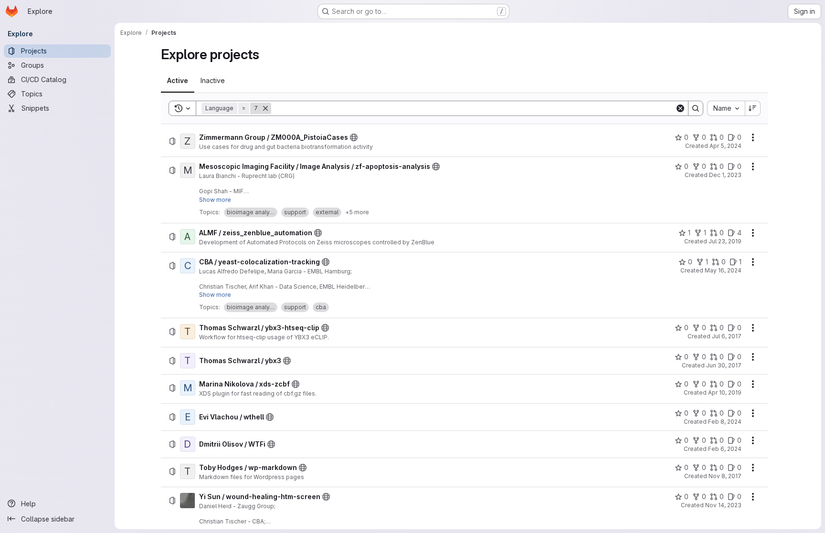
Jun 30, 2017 (723, 365)
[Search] (695, 108)
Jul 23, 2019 (725, 241)
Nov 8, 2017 (725, 476)
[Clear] (680, 108)
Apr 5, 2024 (725, 145)
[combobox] (726, 108)
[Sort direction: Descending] (753, 108)
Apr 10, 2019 (724, 392)
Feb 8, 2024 (724, 421)
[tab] (177, 81)
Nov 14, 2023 (723, 505)
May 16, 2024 (723, 270)
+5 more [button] (357, 212)
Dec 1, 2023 (725, 174)
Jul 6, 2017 (726, 336)
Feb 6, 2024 (724, 448)
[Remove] (265, 108)
